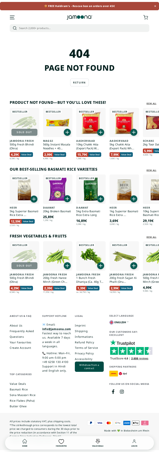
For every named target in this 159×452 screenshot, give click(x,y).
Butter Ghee (18, 406)
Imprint (80, 325)
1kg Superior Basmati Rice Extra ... (124, 211)
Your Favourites (20, 342)
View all (151, 103)
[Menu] (12, 17)
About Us (16, 325)
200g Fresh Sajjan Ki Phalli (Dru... (123, 278)
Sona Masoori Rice (22, 395)
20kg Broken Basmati (57, 209)
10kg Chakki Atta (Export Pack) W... (87, 144)
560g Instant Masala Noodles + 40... (56, 144)
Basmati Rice (19, 389)
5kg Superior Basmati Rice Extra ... (24, 211)
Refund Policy (84, 342)
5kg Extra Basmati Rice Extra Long (88, 211)
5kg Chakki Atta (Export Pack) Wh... (122, 144)
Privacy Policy (84, 353)
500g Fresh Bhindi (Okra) (22, 144)
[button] (79, 28)
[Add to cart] (67, 132)
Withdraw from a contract (89, 366)
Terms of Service (86, 348)
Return (79, 82)
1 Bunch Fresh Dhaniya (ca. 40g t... (89, 278)
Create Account (20, 348)
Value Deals (18, 384)
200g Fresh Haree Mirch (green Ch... (55, 278)
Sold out (24, 132)
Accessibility (83, 359)
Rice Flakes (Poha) (22, 400)
